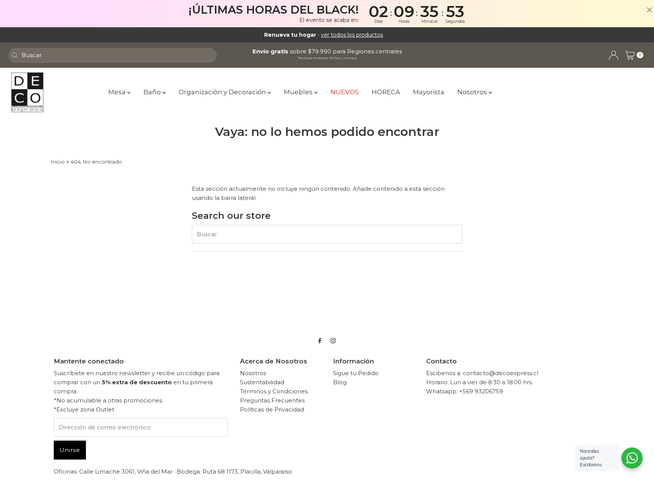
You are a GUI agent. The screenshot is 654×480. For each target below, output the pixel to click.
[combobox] (112, 55)
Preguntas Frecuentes (272, 400)
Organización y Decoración (223, 92)
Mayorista (428, 92)
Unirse (69, 450)
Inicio (58, 162)
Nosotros (473, 92)
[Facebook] (319, 340)
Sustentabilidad (262, 382)
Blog (340, 382)
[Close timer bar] (646, 10)
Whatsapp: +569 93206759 (464, 391)
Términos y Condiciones (274, 391)
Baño (152, 92)
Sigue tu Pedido (355, 373)
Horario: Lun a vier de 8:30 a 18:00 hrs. (479, 382)
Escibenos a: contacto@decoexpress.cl (482, 373)
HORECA (386, 92)
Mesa (117, 92)
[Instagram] (333, 340)
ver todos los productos (352, 34)
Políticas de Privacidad (272, 409)
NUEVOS (344, 92)
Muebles (299, 92)
